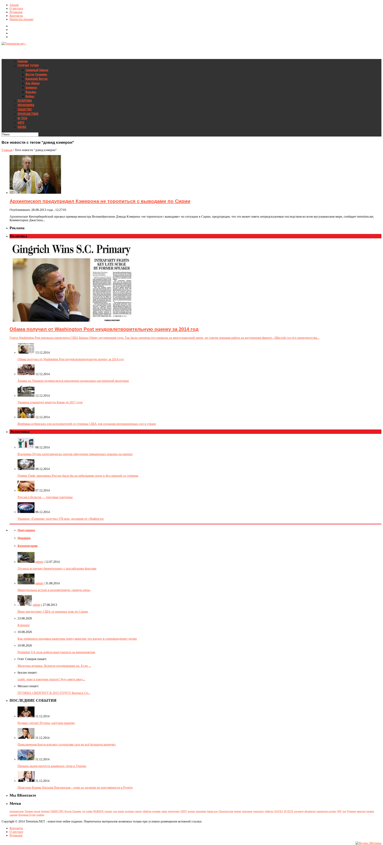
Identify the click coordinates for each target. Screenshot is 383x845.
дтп (83, 811)
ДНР (339, 811)
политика (129, 811)
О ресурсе (16, 8)
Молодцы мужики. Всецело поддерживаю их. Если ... (54, 665)
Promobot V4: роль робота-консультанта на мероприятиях (56, 652)
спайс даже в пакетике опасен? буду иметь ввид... (51, 679)
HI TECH (22, 118)
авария (237, 811)
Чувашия (351, 811)
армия (121, 811)
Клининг (24, 625)
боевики (45, 811)
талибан (40, 815)
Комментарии (28, 545)
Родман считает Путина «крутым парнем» (46, 723)
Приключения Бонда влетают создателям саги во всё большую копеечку (67, 744)
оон (344, 811)
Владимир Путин (27, 815)
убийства (146, 811)
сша (115, 811)
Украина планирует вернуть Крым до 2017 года (50, 402)
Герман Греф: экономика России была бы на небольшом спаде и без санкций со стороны (78, 475)
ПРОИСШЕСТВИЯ (28, 114)
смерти (138, 811)
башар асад (212, 811)
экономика (201, 811)
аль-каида (299, 811)
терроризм (258, 811)
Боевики (31, 87)
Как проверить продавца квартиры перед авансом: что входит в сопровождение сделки (77, 638)
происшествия (17, 811)
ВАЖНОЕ (98, 811)
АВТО (21, 122)
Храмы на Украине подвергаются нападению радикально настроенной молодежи (73, 380)
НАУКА (22, 127)
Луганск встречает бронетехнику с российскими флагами (57, 568)
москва (191, 811)
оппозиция (247, 811)
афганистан (310, 811)
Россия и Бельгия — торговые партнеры (45, 497)
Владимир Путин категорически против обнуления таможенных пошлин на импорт (75, 454)
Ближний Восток (37, 79)
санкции (14, 815)
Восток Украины (36, 74)
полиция (156, 811)
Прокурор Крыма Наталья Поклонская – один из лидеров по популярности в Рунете (75, 787)
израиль (370, 811)
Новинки (24, 538)
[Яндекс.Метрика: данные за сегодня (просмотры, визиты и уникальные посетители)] (368, 843)
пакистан (361, 811)
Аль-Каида (32, 83)
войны (89, 811)
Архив (14, 5)
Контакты (16, 15)
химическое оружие (326, 811)
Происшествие (226, 811)
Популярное (26, 530)
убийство (269, 811)
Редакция (16, 12)
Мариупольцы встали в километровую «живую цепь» (54, 590)
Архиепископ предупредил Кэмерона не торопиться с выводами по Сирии (100, 201)
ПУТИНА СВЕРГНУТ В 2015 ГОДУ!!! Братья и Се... (54, 693)
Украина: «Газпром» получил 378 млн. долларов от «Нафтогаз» (61, 518)
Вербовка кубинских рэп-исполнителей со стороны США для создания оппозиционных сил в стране (87, 423)
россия (37, 811)
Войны (30, 96)
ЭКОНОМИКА (26, 105)
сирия (164, 811)
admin (39, 561)
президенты (174, 811)
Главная (23, 61)
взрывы (108, 811)
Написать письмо (21, 19)
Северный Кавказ (37, 70)
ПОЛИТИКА (25, 100)
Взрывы (31, 92)
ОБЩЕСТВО (25, 109)
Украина (29, 811)
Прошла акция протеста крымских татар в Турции (52, 766)
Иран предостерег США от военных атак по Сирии (53, 611)
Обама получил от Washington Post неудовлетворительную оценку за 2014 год (71, 359)
